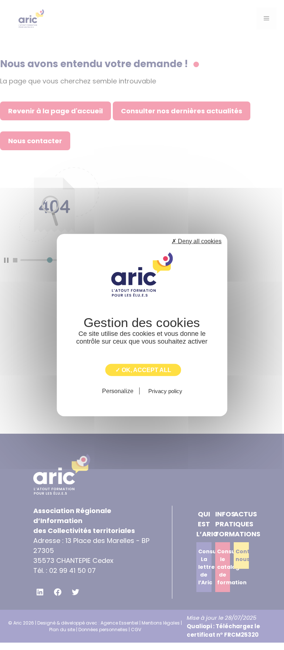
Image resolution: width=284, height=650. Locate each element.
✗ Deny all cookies (197, 241)
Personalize (117, 391)
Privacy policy (165, 391)
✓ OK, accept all (143, 370)
